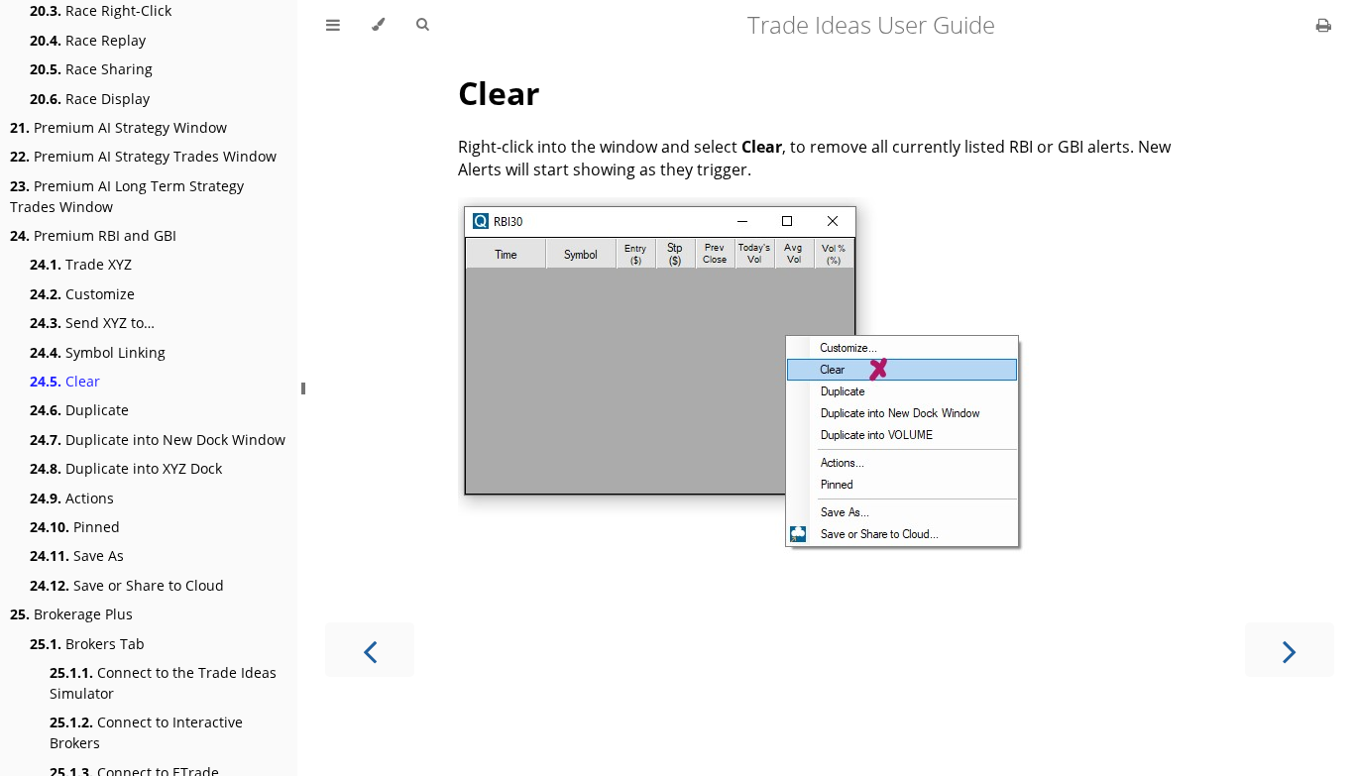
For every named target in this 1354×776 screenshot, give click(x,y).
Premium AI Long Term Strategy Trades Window (127, 196)
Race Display (90, 98)
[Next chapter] (1289, 649)
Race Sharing (91, 68)
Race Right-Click (100, 10)
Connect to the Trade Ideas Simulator (163, 683)
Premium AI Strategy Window (118, 127)
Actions (72, 498)
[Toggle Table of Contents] (333, 25)
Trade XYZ (81, 264)
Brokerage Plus (71, 614)
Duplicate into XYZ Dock (126, 468)
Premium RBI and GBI (93, 235)
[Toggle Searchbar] (422, 25)
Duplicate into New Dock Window (157, 439)
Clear (65, 381)
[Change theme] (378, 25)
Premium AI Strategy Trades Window (143, 156)
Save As (77, 555)
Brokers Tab (87, 643)
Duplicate (79, 409)
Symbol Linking (98, 352)
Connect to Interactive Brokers (146, 732)
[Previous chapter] (369, 649)
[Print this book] (1323, 25)
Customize (82, 293)
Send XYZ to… (92, 322)
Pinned (75, 526)
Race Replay (88, 40)
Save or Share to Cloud (127, 585)
